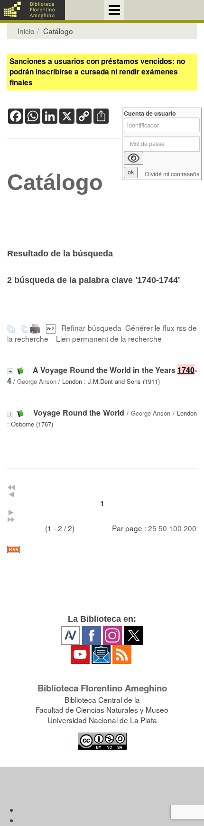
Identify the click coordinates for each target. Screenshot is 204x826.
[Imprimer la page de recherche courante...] (36, 327)
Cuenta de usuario (150, 113)
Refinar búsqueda (91, 327)
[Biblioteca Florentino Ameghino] (32, 10)
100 (175, 528)
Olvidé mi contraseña (172, 174)
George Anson (36, 381)
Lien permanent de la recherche (109, 338)
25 (152, 528)
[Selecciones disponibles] (51, 327)
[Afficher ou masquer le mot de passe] (133, 158)
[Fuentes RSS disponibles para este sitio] (102, 549)
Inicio (26, 31)
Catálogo (55, 182)
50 (162, 528)
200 (190, 528)
